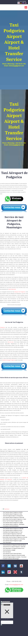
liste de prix (10, 342)
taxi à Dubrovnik (12, 289)
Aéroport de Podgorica (19, 291)
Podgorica (2, 327)
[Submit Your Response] (1, 624)
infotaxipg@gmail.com (16, 584)
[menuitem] (12, 512)
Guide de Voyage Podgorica (8, 360)
